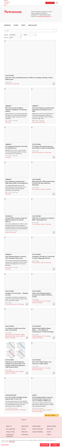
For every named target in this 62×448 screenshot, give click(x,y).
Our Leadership (10, 429)
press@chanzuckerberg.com (44, 16)
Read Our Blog (50, 3)
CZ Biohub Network (37, 301)
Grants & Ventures (37, 429)
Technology (48, 189)
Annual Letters (10, 431)
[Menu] (57, 3)
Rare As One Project (10, 336)
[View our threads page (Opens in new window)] (33, 419)
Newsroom (7, 25)
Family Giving (41, 122)
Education (24, 431)
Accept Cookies (44, 444)
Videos (23, 25)
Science (42, 189)
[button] (15, 35)
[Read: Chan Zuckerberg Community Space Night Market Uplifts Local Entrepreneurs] (16, 179)
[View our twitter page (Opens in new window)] (37, 419)
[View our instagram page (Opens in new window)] (30, 419)
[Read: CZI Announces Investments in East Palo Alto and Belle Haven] (16, 142)
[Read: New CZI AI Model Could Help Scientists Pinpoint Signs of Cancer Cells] (16, 395)
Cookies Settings (5, 444)
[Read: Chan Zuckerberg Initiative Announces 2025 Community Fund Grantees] (16, 254)
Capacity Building (37, 431)
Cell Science (8, 334)
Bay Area (34, 152)
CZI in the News (15, 83)
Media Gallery (32, 25)
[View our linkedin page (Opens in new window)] (35, 419)
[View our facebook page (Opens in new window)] (28, 419)
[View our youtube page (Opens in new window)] (40, 419)
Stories (16, 25)
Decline (55, 444)
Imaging (22, 334)
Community (8, 83)
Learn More (12, 441)
